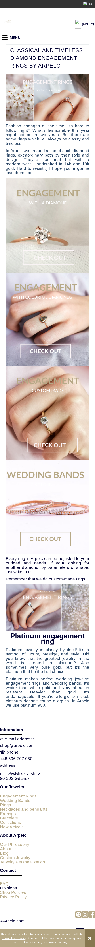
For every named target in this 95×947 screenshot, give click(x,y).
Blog (4, 853)
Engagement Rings (18, 796)
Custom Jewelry (15, 857)
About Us (9, 849)
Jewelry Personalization (22, 862)
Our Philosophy (14, 844)
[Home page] (24, 21)
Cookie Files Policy (14, 938)
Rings (5, 805)
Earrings (8, 813)
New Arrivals (12, 827)
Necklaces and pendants (24, 809)
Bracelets (9, 818)
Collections (10, 822)
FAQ (4, 883)
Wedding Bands (15, 800)
